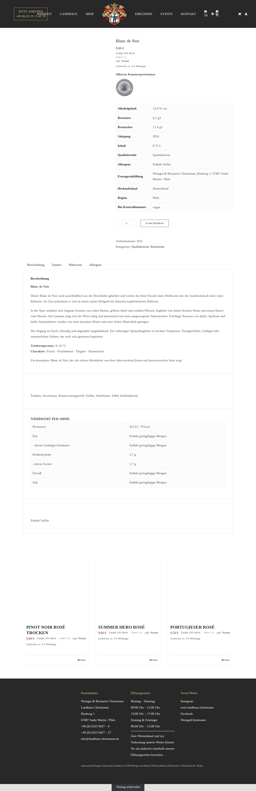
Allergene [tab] (95, 265)
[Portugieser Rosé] (200, 588)
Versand (125, 61)
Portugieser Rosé (192, 627)
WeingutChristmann (193, 720)
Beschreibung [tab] (35, 265)
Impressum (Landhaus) (113, 765)
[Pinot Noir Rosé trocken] (56, 588)
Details (83, 660)
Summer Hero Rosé (121, 627)
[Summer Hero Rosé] (128, 588)
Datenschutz (174, 765)
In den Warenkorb (155, 223)
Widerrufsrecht (188, 765)
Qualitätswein (140, 246)
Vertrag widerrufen (128, 787)
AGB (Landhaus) (159, 765)
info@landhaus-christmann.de (100, 739)
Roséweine (157, 246)
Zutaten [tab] (56, 265)
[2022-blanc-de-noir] (67, 81)
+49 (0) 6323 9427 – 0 (95, 726)
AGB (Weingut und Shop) (137, 765)
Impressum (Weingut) (91, 765)
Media (200, 765)
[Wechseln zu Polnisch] (217, 14)
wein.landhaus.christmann (197, 707)
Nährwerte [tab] (75, 265)
